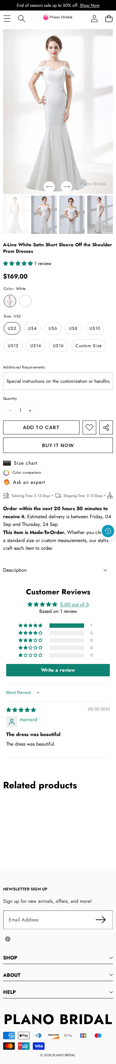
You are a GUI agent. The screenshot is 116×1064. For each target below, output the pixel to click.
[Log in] (94, 18)
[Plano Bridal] (58, 18)
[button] (109, 18)
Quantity (10, 398)
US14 (35, 345)
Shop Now (90, 5)
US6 (53, 328)
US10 (94, 328)
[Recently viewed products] (108, 531)
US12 (13, 345)
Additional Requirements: (24, 367)
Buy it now (58, 445)
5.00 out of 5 (74, 604)
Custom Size (88, 345)
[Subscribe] (100, 920)
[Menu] (7, 18)
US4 (32, 328)
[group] (16, 215)
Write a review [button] (58, 670)
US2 (12, 328)
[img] (21, 709)
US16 (58, 345)
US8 (73, 328)
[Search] (21, 18)
